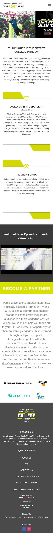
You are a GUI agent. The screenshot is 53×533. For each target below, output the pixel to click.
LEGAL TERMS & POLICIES (26, 476)
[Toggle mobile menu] (50, 5)
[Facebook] (24, 529)
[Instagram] (29, 529)
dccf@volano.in (11, 363)
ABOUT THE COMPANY (26, 482)
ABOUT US (26, 458)
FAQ (26, 464)
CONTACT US (26, 470)
